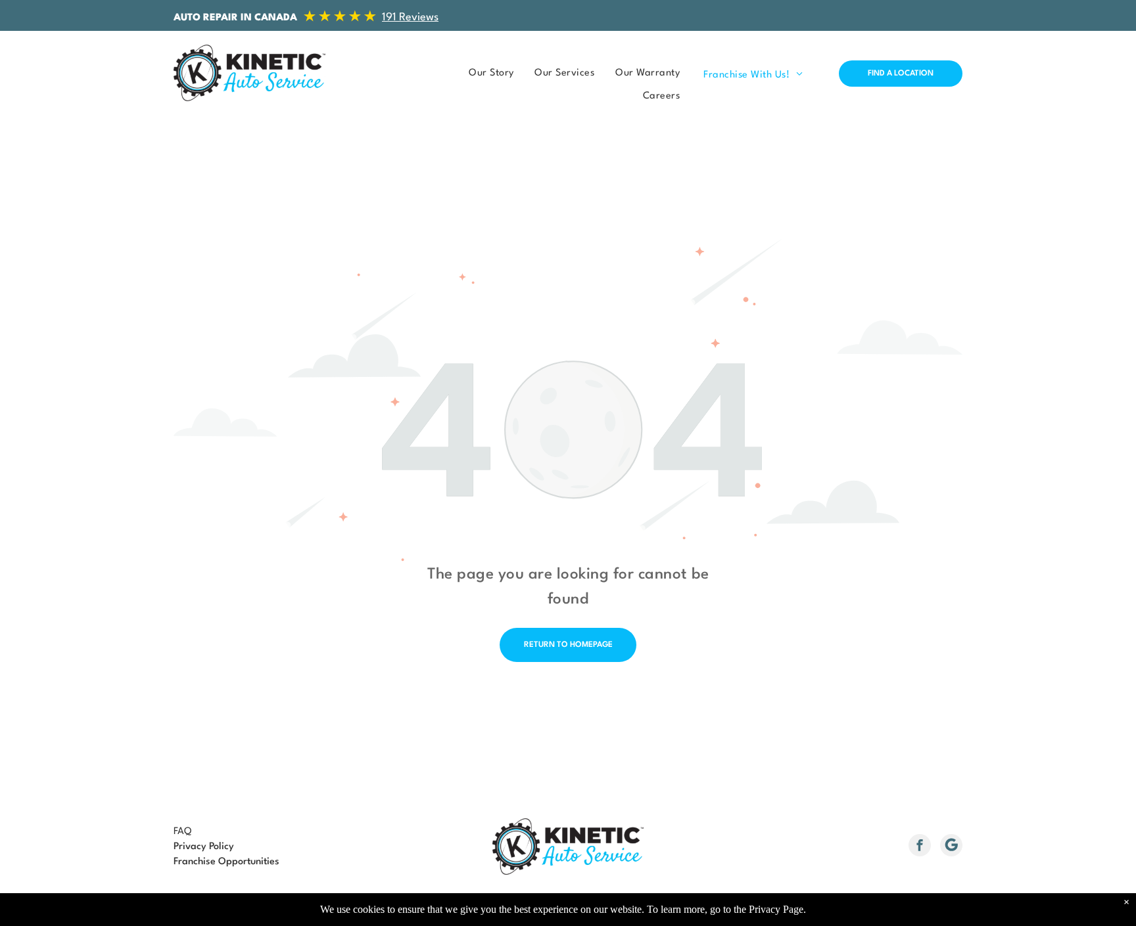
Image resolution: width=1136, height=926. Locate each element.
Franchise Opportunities (226, 862)
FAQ (182, 832)
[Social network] (951, 847)
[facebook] (920, 847)
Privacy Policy (204, 847)
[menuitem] (487, 73)
